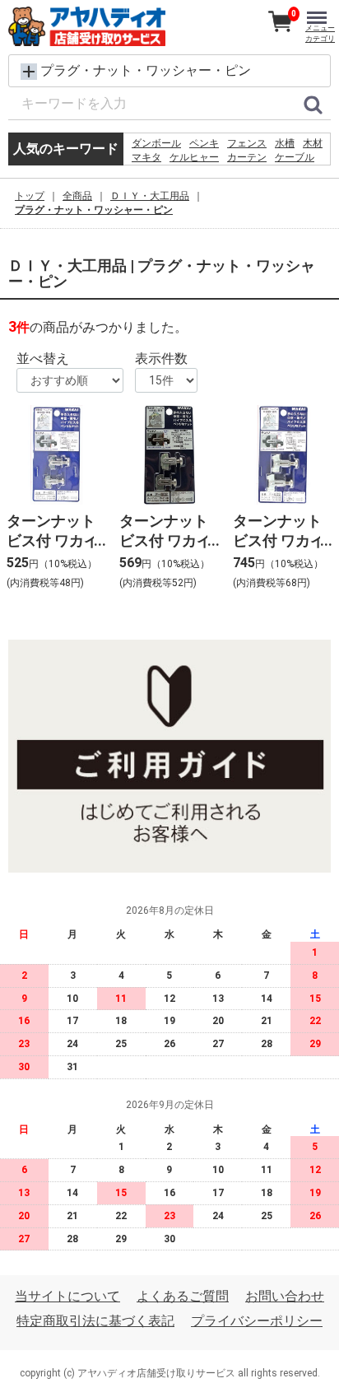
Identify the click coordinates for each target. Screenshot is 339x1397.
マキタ (146, 157)
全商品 (77, 196)
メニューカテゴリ (320, 33)
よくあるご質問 (183, 1296)
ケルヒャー (194, 157)
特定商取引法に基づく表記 (95, 1321)
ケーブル (294, 157)
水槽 (285, 143)
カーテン (247, 157)
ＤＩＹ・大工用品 (149, 196)
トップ (29, 196)
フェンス (247, 143)
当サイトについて (67, 1296)
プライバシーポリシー (257, 1321)
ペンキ (204, 143)
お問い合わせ (284, 1296)
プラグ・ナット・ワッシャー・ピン (94, 210)
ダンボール (156, 143)
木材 (313, 143)
